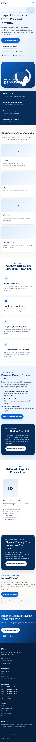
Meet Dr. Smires (10, 520)
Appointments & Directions (9, 679)
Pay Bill (3, 673)
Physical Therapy (6, 713)
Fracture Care (5, 716)
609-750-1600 (8, 636)
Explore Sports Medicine (15, 448)
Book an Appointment (10, 40)
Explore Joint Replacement (12, 416)
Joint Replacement (6, 708)
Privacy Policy (5, 676)
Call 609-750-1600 (10, 46)
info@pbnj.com (5, 663)
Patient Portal (5, 671)
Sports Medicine (6, 711)
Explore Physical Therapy (16, 563)
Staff (2, 705)
